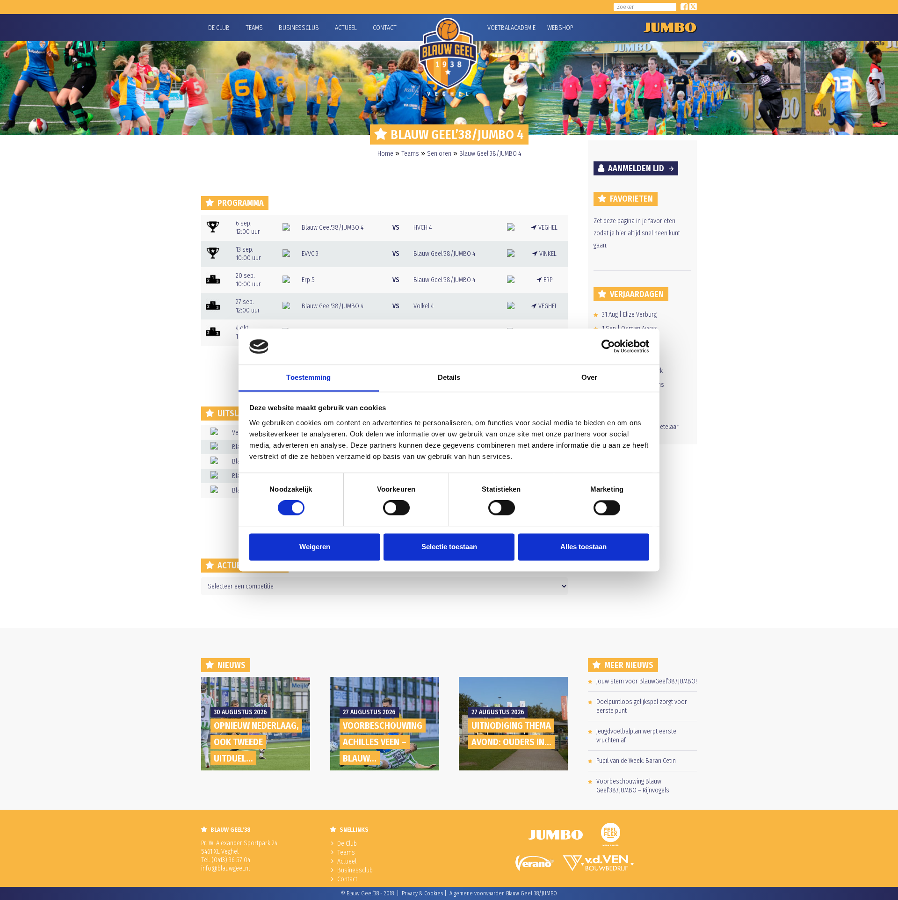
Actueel (346, 28)
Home (385, 154)
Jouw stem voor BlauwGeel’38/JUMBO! (646, 681)
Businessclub (299, 28)
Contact (385, 28)
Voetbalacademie (499, 28)
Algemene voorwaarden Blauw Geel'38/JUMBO (503, 893)
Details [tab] (449, 377)
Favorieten (631, 199)
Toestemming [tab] (308, 377)
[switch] (396, 508)
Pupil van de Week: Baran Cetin (636, 761)
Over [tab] (589, 377)
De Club (219, 28)
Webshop (559, 28)
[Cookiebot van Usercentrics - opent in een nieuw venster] (608, 347)
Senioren (439, 154)
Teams (254, 28)
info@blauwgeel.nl (225, 868)
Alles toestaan (583, 547)
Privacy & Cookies (422, 893)
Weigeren (314, 547)
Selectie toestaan (449, 547)
